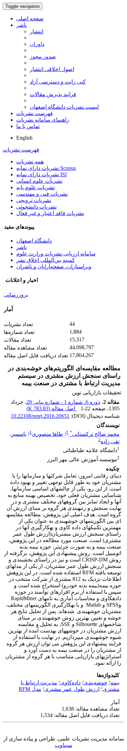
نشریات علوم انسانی (39, 181)
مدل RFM (30, 689)
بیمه (115, 682)
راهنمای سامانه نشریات (42, 120)
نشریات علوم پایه (35, 187)
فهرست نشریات (34, 113)
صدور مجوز (43, 56)
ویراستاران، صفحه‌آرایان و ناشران (53, 266)
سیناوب (63, 745)
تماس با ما (28, 126)
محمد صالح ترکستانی (95, 434)
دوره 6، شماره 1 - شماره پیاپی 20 (63, 402)
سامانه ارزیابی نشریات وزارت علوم (56, 253)
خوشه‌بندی (95, 682)
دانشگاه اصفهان (34, 241)
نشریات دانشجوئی (36, 207)
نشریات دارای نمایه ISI (41, 174)
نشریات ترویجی (33, 200)
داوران (37, 44)
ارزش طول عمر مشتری (72, 689)
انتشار (36, 31)
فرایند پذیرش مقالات (53, 94)
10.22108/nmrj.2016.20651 (40, 416)
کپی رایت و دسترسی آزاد (58, 82)
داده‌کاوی (70, 682)
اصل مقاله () (51, 408)
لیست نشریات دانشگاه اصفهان (64, 107)
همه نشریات (30, 161)
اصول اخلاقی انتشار (52, 69)
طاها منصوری (47, 434)
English (24, 138)
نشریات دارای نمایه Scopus (46, 168)
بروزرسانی (16, 295)
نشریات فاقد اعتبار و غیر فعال (50, 213)
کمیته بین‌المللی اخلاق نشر (45, 260)
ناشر (21, 25)
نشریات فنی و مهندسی (42, 194)
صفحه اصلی (30, 18)
